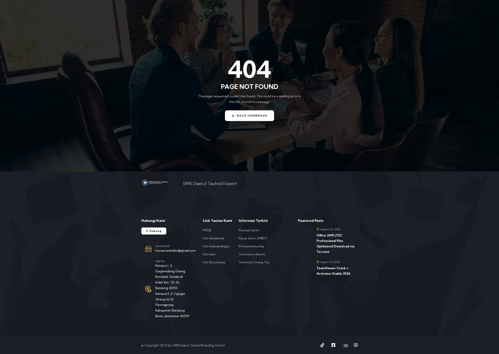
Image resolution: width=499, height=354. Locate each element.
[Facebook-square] (333, 345)
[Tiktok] (322, 345)
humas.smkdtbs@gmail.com (175, 250)
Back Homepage (252, 115)
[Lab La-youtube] (344, 345)
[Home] (154, 182)
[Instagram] (355, 345)
